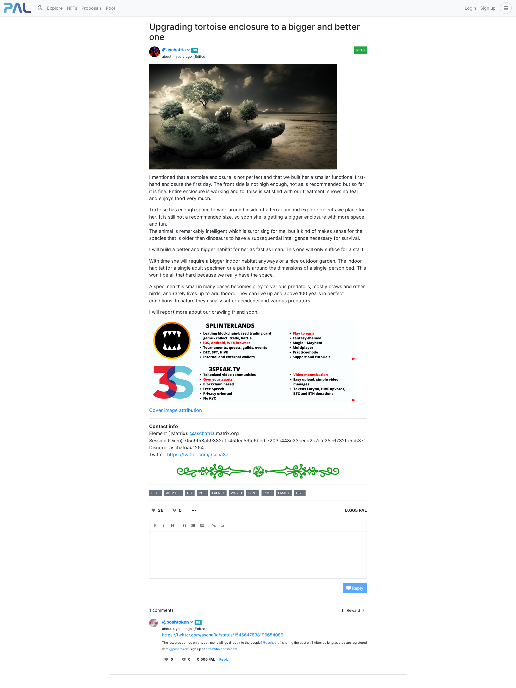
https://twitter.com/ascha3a (197, 454)
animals (173, 493)
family (284, 493)
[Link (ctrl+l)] (214, 525)
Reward (353, 610)
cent (252, 493)
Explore (55, 8)
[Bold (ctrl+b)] (155, 525)
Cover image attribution (175, 410)
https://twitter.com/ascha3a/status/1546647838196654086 (222, 635)
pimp (268, 493)
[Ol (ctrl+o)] (193, 525)
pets (360, 50)
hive (299, 493)
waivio (236, 493)
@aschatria (174, 49)
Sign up (488, 8)
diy (189, 493)
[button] (505, 8)
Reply (357, 588)
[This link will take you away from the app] (252, 340)
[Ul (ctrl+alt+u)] (202, 525)
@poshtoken (176, 622)
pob (202, 493)
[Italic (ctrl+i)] (164, 525)
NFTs (72, 8)
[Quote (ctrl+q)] (184, 525)
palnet (218, 493)
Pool (110, 8)
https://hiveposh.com (221, 649)
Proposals (91, 8)
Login (470, 8)
